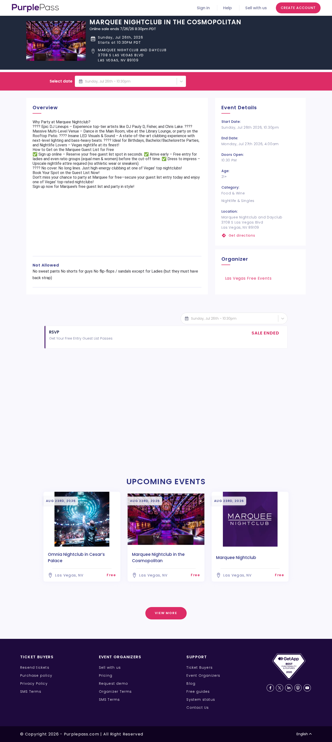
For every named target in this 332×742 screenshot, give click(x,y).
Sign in (203, 8)
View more (166, 613)
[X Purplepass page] (279, 688)
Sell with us (256, 8)
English (302, 734)
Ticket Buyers (199, 667)
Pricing (105, 675)
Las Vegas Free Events (248, 278)
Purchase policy (36, 675)
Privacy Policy (34, 683)
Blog (190, 683)
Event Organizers (203, 675)
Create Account (298, 7)
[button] (165, 55)
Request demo (113, 683)
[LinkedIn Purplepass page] (288, 688)
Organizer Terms (115, 691)
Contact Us (197, 707)
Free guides (198, 691)
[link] (260, 236)
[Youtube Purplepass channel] (307, 688)
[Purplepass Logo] (35, 8)
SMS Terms (30, 691)
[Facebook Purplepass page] (270, 688)
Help (227, 8)
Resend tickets (34, 667)
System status (200, 699)
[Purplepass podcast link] (298, 688)
